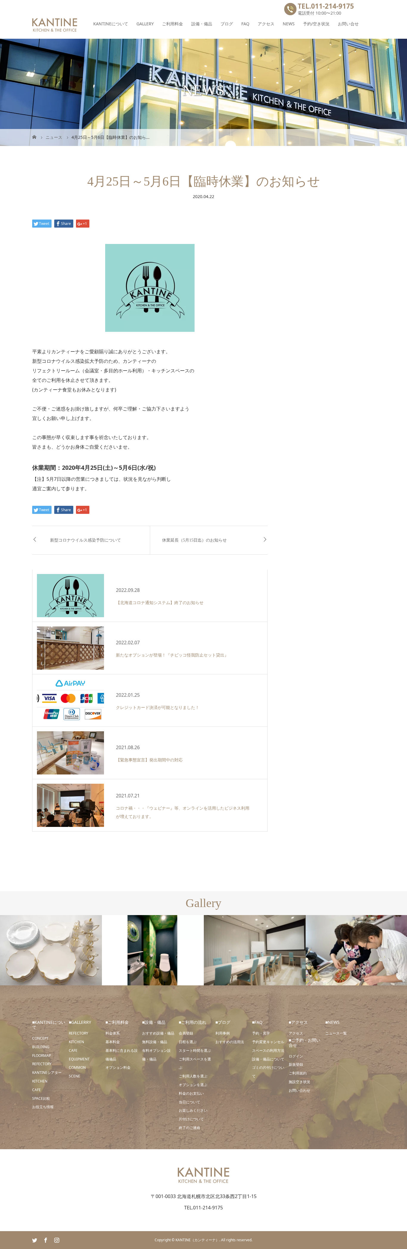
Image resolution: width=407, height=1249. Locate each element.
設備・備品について (268, 1059)
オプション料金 (118, 1067)
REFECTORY (42, 1063)
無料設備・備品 (154, 1041)
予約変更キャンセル (268, 1041)
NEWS (289, 24)
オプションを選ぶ (193, 1084)
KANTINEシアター (47, 1072)
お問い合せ (348, 24)
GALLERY (145, 24)
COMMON (77, 1067)
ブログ (226, 24)
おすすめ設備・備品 (158, 1033)
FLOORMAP (41, 1055)
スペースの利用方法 (268, 1050)
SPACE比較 (41, 1098)
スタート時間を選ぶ (195, 1050)
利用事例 (222, 1033)
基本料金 (112, 1041)
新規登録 (296, 1064)
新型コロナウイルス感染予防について (85, 540)
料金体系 (112, 1033)
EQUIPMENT (79, 1059)
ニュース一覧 (336, 1033)
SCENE (74, 1076)
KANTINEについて (110, 24)
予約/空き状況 (316, 24)
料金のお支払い (191, 1093)
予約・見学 (261, 1033)
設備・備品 (201, 24)
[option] (51, 950)
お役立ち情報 (43, 1106)
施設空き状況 (299, 1081)
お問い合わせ (299, 1090)
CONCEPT (40, 1038)
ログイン (296, 1056)
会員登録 (186, 1033)
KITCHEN (39, 1081)
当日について (189, 1102)
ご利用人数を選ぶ (193, 1076)
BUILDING (40, 1046)
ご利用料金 (172, 24)
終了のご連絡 (189, 1127)
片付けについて (191, 1119)
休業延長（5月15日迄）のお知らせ (194, 540)
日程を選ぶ (188, 1041)
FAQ (245, 24)
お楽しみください (193, 1110)
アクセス (266, 24)
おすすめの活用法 (229, 1041)
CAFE (36, 1089)
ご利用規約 (298, 1073)
